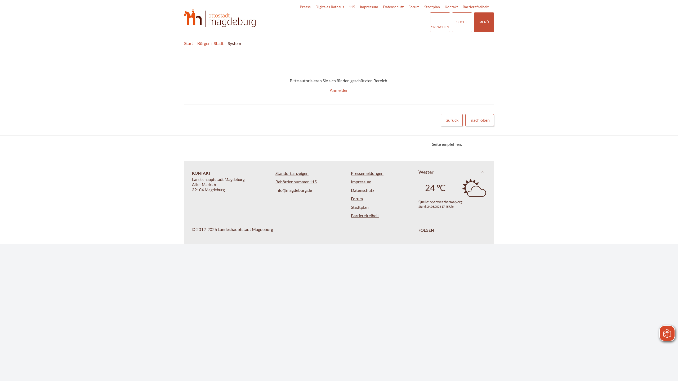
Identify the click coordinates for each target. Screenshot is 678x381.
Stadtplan (432, 6)
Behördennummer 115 (296, 181)
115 (352, 6)
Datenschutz (393, 6)
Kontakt (451, 6)
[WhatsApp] (488, 144)
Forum (414, 6)
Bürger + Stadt (210, 43)
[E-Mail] (481, 144)
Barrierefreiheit (476, 6)
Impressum (369, 6)
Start (188, 43)
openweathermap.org (446, 202)
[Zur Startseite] (220, 18)
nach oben (480, 120)
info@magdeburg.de (293, 190)
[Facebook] (474, 144)
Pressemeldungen (367, 173)
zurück (452, 120)
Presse (305, 6)
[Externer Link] (389, 22)
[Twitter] (468, 144)
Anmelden (339, 90)
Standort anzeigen (292, 173)
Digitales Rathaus (329, 6)
